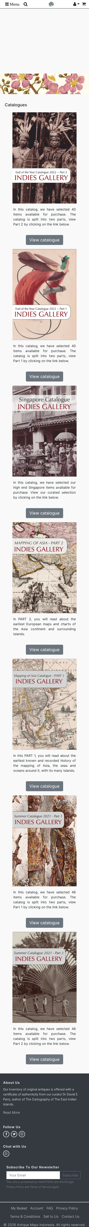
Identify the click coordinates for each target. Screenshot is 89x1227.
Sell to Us (50, 1216)
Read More (11, 1112)
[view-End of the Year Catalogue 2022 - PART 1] (44, 294)
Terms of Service (40, 1186)
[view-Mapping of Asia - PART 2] (44, 567)
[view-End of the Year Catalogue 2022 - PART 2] (44, 157)
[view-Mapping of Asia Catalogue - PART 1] (44, 704)
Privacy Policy (15, 1186)
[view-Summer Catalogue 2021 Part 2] (44, 977)
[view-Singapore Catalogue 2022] (44, 431)
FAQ (50, 1208)
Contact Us (70, 1216)
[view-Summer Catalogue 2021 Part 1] (44, 840)
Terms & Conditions (25, 1216)
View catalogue (44, 239)
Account (36, 1208)
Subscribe (70, 1175)
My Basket (19, 1208)
